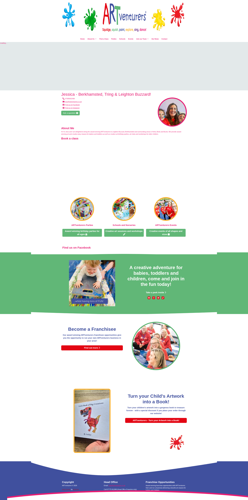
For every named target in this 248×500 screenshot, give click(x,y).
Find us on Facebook (72, 105)
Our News (155, 39)
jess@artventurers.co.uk (73, 102)
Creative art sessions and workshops (124, 231)
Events (130, 39)
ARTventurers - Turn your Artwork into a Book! (156, 420)
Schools (122, 39)
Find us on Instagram (72, 108)
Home (82, 39)
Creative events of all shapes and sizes (165, 233)
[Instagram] (154, 298)
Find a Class (103, 39)
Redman (76, 489)
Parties (113, 39)
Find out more (91, 348)
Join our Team (141, 39)
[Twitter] (158, 298)
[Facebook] (149, 298)
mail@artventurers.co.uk (117, 485)
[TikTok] (163, 298)
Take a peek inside (155, 292)
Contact (164, 39)
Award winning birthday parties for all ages (82, 233)
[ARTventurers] (124, 18)
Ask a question (69, 113)
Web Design (66, 489)
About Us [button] (90, 39)
